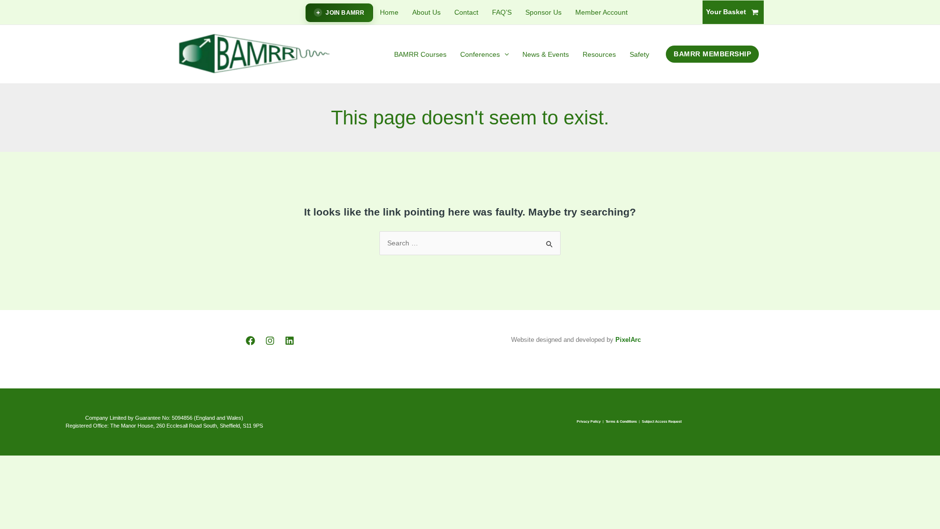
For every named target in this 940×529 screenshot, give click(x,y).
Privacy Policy (589, 421)
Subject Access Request (662, 421)
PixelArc (628, 339)
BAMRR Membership (712, 54)
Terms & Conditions (621, 421)
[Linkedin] (289, 340)
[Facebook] (250, 340)
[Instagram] (270, 340)
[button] (504, 54)
